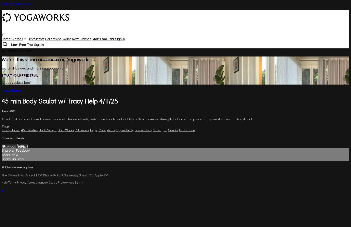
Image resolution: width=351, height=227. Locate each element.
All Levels (82, 130)
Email (24, 146)
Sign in (120, 39)
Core (102, 130)
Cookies (32, 182)
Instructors (36, 39)
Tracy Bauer (12, 90)
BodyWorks (66, 130)
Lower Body (143, 130)
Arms (111, 130)
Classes (17, 39)
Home (6, 39)
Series (66, 39)
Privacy (22, 182)
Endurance (187, 130)
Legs (93, 130)
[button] (3, 35)
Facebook (9, 146)
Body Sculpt (47, 130)
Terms (12, 182)
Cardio (173, 130)
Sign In (39, 45)
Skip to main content (17, 3)
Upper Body (124, 130)
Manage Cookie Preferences (56, 182)
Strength (160, 130)
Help (5, 182)
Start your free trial (20, 75)
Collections (53, 39)
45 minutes (29, 130)
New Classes (81, 39)
